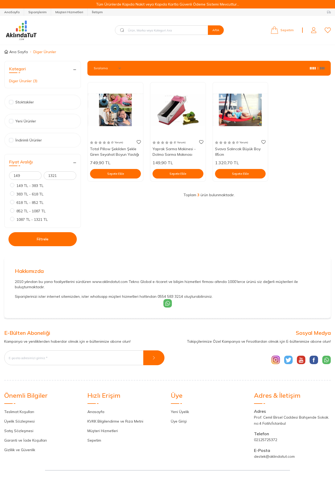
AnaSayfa (12, 12)
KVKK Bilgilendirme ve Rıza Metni (115, 421)
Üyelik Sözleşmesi (19, 421)
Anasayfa (95, 411)
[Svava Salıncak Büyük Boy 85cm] (240, 110)
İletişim (97, 12)
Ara (215, 30)
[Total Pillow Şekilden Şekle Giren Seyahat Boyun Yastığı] (115, 110)
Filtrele (42, 239)
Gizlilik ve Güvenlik (19, 449)
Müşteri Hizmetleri (69, 12)
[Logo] (36, 30)
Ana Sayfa (18, 51)
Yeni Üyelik (180, 411)
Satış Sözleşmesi (18, 430)
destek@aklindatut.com (274, 456)
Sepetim (94, 440)
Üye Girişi (179, 421)
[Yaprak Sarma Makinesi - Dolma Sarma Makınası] (178, 110)
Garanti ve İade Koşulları (25, 440)
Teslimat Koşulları (19, 411)
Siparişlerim (37, 12)
